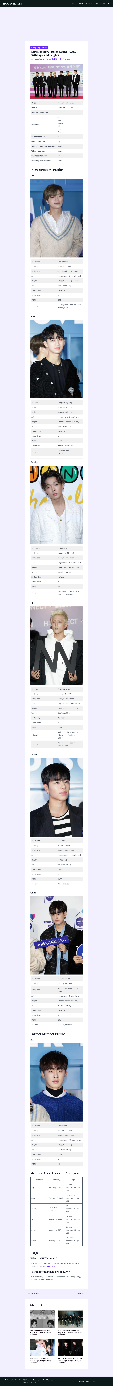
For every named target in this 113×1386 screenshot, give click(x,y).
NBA (74, 3)
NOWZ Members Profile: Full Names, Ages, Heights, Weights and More (69, 1332)
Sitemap (26, 1380)
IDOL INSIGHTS (12, 3)
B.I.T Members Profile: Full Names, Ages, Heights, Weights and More (41, 1332)
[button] (109, 3)
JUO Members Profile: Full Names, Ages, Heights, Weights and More (41, 1361)
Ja (12, 1380)
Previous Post (32, 1294)
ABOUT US (35, 1380)
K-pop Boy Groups (39, 48)
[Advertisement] (56, 20)
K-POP (89, 3)
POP (81, 3)
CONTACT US (47, 1380)
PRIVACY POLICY (29, 1383)
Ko (20, 1380)
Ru (16, 1380)
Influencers (100, 3)
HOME (6, 1380)
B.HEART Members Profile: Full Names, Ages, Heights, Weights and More (70, 1361)
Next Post (82, 1294)
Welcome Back (48, 1266)
